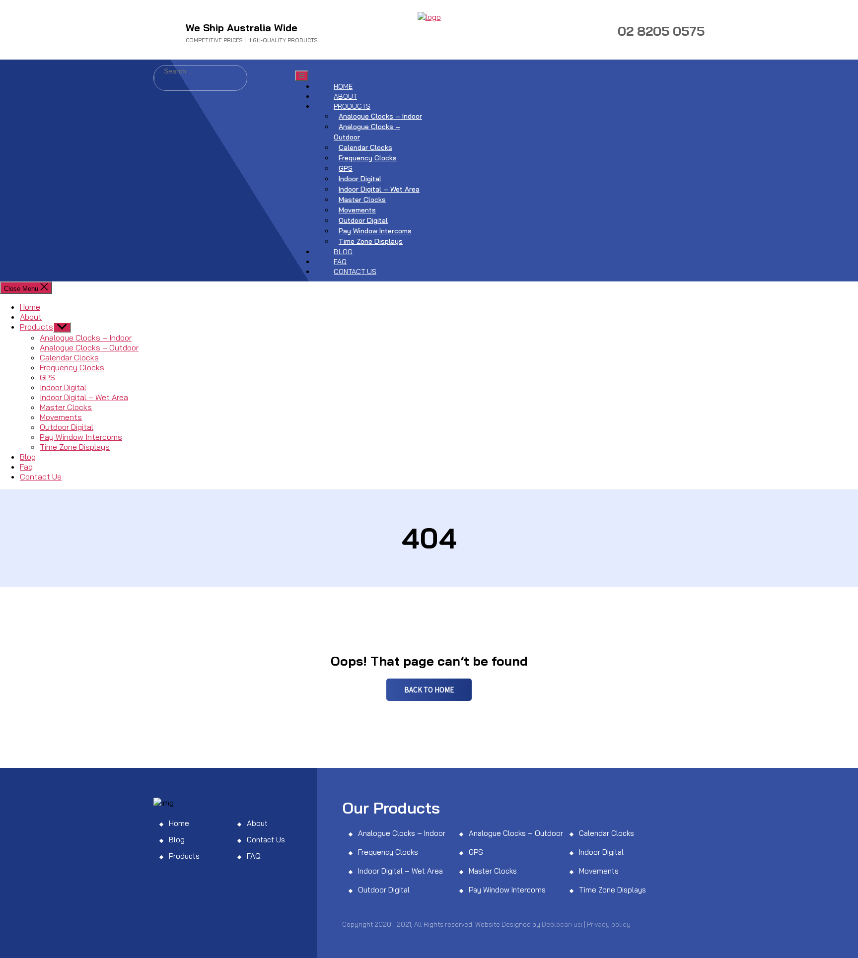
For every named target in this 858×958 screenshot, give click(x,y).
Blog (343, 251)
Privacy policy (609, 924)
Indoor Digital (360, 178)
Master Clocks (362, 199)
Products (352, 106)
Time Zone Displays (371, 241)
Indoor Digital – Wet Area (379, 189)
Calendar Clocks (365, 147)
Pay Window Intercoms (375, 230)
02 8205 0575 (661, 31)
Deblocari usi (562, 924)
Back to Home (429, 689)
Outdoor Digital (363, 220)
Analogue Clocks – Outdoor (367, 131)
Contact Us (355, 271)
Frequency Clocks (368, 157)
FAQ (254, 856)
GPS (346, 168)
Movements (357, 209)
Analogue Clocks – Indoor (380, 116)
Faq (340, 261)
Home (343, 86)
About (345, 96)
